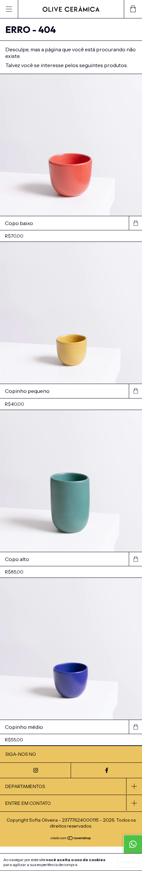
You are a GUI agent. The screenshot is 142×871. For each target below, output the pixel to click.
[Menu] (9, 9)
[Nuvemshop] (71, 838)
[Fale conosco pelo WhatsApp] (133, 844)
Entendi (128, 861)
